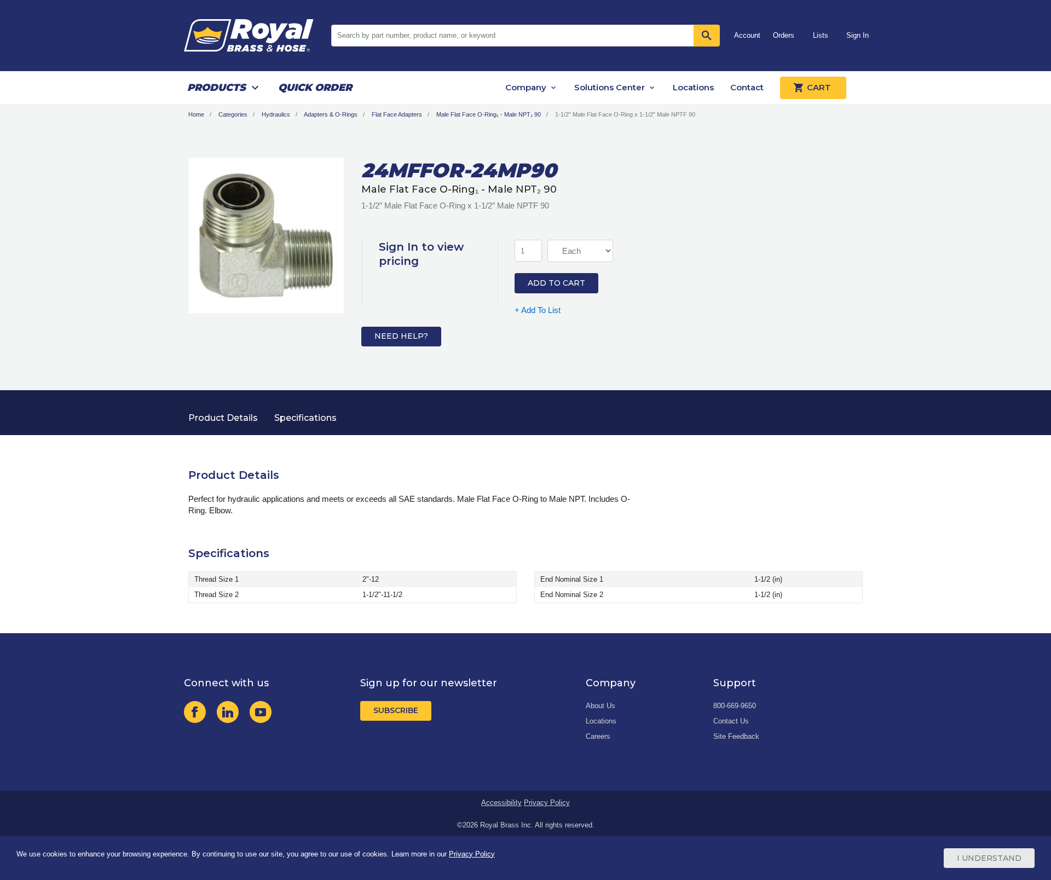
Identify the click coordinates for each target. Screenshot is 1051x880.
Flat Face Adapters (397, 114)
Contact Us (731, 721)
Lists (820, 35)
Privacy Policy (547, 802)
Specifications (305, 418)
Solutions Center (609, 87)
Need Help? (401, 336)
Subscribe (395, 710)
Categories (232, 114)
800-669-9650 (734, 706)
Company (525, 87)
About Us (600, 706)
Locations (693, 87)
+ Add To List (538, 310)
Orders (783, 35)
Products (216, 88)
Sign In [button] (857, 35)
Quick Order (315, 88)
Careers (598, 736)
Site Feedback (736, 736)
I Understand (989, 858)
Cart (819, 87)
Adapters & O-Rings (330, 114)
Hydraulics (276, 114)
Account (747, 35)
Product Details (223, 418)
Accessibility (501, 802)
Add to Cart (556, 283)
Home (196, 114)
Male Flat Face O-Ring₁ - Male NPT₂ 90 (488, 114)
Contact (747, 87)
